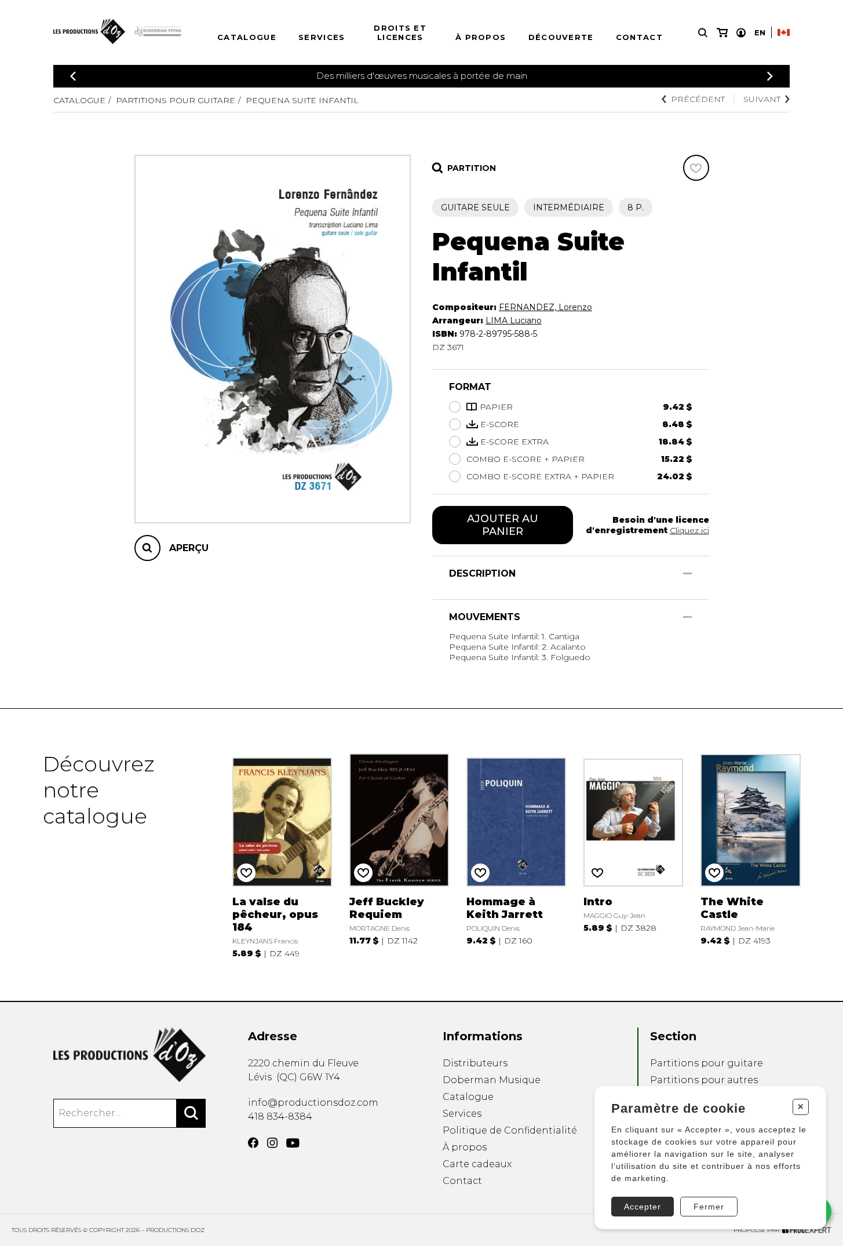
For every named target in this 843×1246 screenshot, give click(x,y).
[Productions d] (129, 1054)
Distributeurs (475, 1063)
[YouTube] (293, 1143)
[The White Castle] (750, 854)
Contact (639, 37)
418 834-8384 (280, 1116)
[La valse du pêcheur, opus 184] (282, 854)
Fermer (709, 1206)
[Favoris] (696, 168)
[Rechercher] (191, 1113)
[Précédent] (73, 76)
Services (321, 37)
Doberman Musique (492, 1079)
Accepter (642, 1206)
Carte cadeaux (477, 1164)
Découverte (561, 37)
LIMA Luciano (514, 320)
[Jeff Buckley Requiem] (399, 854)
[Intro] (633, 854)
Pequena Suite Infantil (302, 100)
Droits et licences (400, 32)
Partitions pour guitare (175, 100)
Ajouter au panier (502, 525)
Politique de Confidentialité (510, 1130)
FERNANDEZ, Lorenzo (545, 307)
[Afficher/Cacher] (687, 573)
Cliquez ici (689, 530)
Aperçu (189, 547)
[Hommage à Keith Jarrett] (516, 854)
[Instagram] (272, 1142)
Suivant (761, 99)
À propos (480, 37)
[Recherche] (702, 32)
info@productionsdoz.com (313, 1102)
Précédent (698, 99)
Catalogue (246, 37)
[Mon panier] (722, 32)
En (759, 32)
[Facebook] (253, 1142)
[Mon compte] (741, 32)
